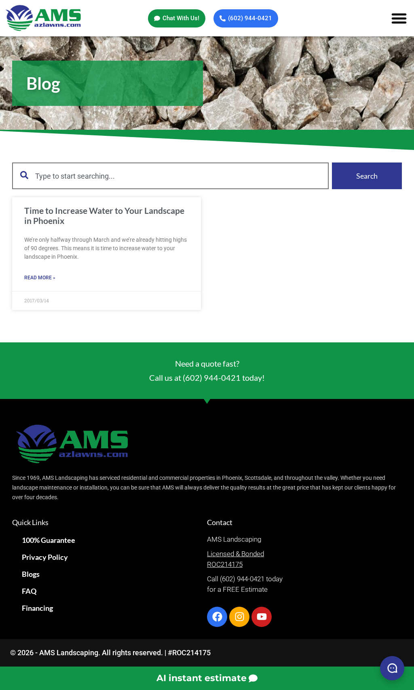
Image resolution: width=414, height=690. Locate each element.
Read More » (39, 278)
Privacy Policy (45, 557)
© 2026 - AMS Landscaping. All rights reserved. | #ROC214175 (110, 652)
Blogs (31, 574)
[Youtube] (261, 617)
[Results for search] (170, 193)
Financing (37, 607)
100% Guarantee (48, 540)
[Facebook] (217, 617)
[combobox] (170, 175)
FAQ (29, 591)
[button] (399, 18)
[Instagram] (239, 617)
